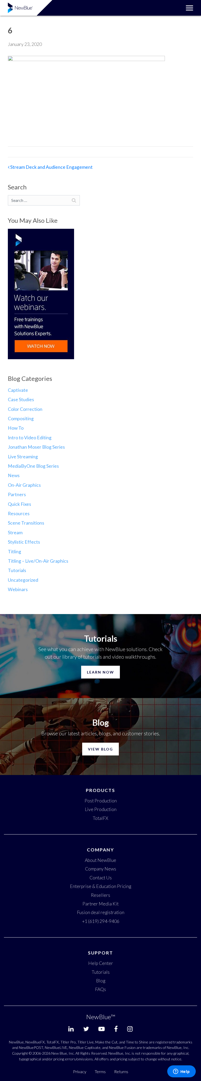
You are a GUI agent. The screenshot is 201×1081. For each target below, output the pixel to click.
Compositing (21, 418)
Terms (100, 1071)
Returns (121, 1071)
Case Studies (21, 399)
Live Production (100, 809)
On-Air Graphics (24, 485)
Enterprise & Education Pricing (100, 886)
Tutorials (17, 570)
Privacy (79, 1071)
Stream (15, 532)
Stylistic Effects (24, 542)
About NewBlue (100, 860)
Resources (19, 513)
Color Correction (25, 409)
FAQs (100, 989)
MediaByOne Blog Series (33, 466)
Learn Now (100, 672)
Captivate (18, 390)
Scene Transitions (26, 523)
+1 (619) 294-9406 (100, 921)
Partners (17, 494)
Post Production (101, 800)
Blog (100, 980)
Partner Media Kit (100, 903)
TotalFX (100, 818)
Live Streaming (23, 456)
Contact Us (101, 877)
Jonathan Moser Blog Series (36, 447)
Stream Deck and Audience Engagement (51, 167)
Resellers (100, 895)
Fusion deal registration (100, 912)
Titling (14, 551)
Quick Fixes (19, 504)
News (14, 475)
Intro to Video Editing (30, 437)
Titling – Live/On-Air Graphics (38, 561)
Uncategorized (23, 580)
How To (16, 428)
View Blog (100, 749)
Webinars (18, 589)
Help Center (100, 963)
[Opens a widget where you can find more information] (181, 1071)
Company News (100, 869)
